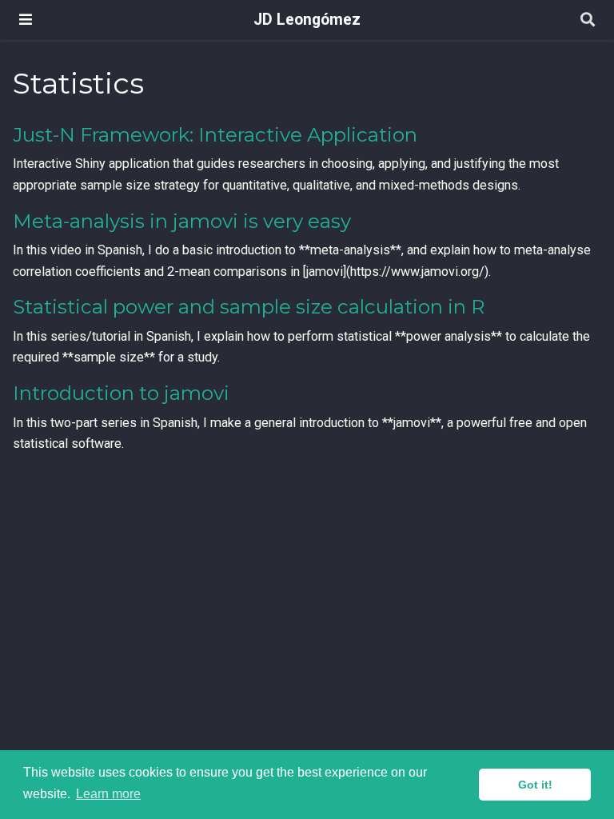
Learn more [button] (108, 794)
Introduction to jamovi (121, 393)
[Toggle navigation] (25, 19)
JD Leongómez (307, 19)
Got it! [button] (535, 784)
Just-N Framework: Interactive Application (215, 134)
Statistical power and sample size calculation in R (248, 306)
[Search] (587, 20)
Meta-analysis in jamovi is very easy (182, 221)
